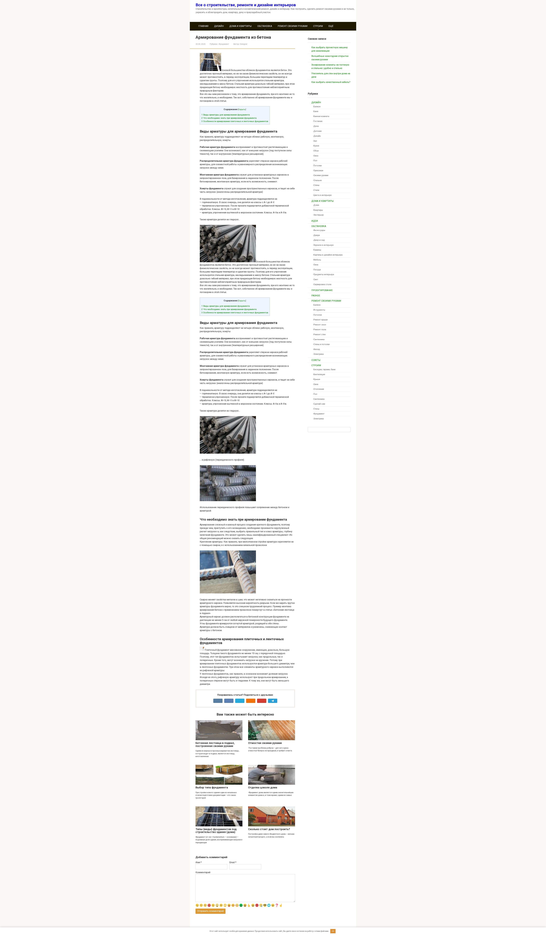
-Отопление (318, 389)
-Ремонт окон (319, 325)
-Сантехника (318, 339)
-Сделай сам (319, 404)
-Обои (316, 151)
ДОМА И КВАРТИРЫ (240, 26)
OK (333, 931)
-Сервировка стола (322, 284)
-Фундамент (223, 44)
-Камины (317, 250)
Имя (199, 862)
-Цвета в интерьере (322, 195)
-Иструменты (319, 310)
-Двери (316, 235)
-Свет (315, 279)
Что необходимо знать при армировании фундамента (229, 118)
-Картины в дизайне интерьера (328, 255)
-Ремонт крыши (320, 320)
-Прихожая (318, 170)
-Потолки (317, 165)
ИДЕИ (314, 221)
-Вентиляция (319, 374)
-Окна (315, 265)
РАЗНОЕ (315, 295)
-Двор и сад (319, 240)
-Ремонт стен (319, 334)
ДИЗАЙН (219, 26)
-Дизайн (317, 136)
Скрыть (241, 109)
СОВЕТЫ (315, 360)
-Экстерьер (318, 215)
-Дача (316, 126)
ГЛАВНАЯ (203, 26)
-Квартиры (318, 210)
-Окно (315, 156)
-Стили (316, 190)
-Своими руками (320, 175)
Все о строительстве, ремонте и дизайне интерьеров (246, 5)
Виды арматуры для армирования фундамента (225, 114)
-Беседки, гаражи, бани (324, 369)
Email (232, 862)
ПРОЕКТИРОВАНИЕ (322, 290)
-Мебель (317, 260)
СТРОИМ (318, 26)
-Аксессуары (319, 230)
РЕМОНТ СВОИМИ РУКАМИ (293, 26)
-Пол (315, 160)
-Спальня (317, 180)
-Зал (315, 141)
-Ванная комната (321, 116)
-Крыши (316, 379)
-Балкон (316, 106)
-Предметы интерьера (323, 274)
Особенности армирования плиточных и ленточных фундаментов (234, 121)
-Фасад (316, 349)
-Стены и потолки (321, 344)
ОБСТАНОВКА (264, 26)
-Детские (317, 131)
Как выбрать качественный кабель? (330, 82)
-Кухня (316, 146)
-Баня (315, 111)
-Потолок (317, 315)
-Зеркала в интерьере (323, 245)
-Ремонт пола (319, 329)
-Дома (316, 205)
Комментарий (203, 872)
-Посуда (317, 269)
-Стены (316, 185)
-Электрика (318, 354)
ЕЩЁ (330, 26)
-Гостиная (317, 121)
